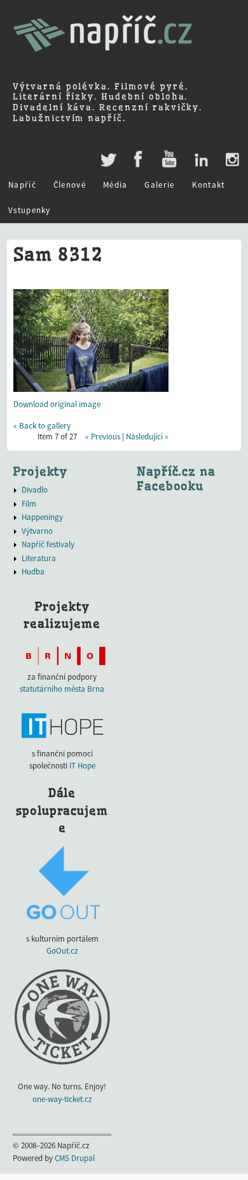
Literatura (39, 558)
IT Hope (82, 765)
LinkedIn (201, 159)
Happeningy (42, 517)
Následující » (147, 436)
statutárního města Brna (62, 689)
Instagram (232, 159)
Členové (69, 184)
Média (115, 184)
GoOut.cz (62, 950)
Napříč (22, 184)
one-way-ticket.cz (62, 1099)
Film (29, 503)
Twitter (107, 153)
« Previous (102, 436)
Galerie (159, 184)
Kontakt (208, 184)
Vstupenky (29, 210)
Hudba (33, 571)
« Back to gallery (42, 425)
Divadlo (35, 489)
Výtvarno (37, 531)
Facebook (138, 159)
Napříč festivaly (48, 544)
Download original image (56, 404)
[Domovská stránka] (102, 57)
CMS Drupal (75, 1158)
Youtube (169, 159)
